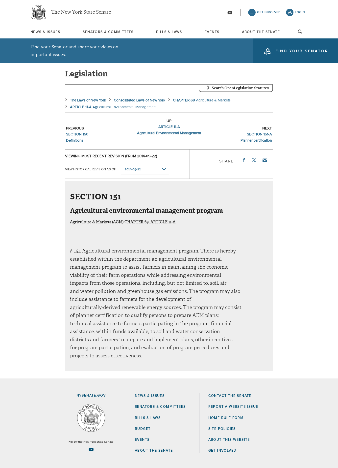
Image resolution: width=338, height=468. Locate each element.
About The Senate (261, 32)
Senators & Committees (108, 32)
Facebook (243, 160)
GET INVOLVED (222, 450)
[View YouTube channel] (229, 12)
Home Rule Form (226, 418)
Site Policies (222, 429)
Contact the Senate (229, 396)
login (300, 12)
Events (212, 32)
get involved (269, 12)
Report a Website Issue (233, 406)
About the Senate (154, 450)
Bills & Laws (169, 32)
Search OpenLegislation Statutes (240, 88)
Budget (142, 429)
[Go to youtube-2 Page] (91, 449)
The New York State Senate (81, 12)
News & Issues (45, 32)
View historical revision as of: (91, 169)
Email (264, 160)
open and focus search (300, 33)
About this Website (229, 439)
